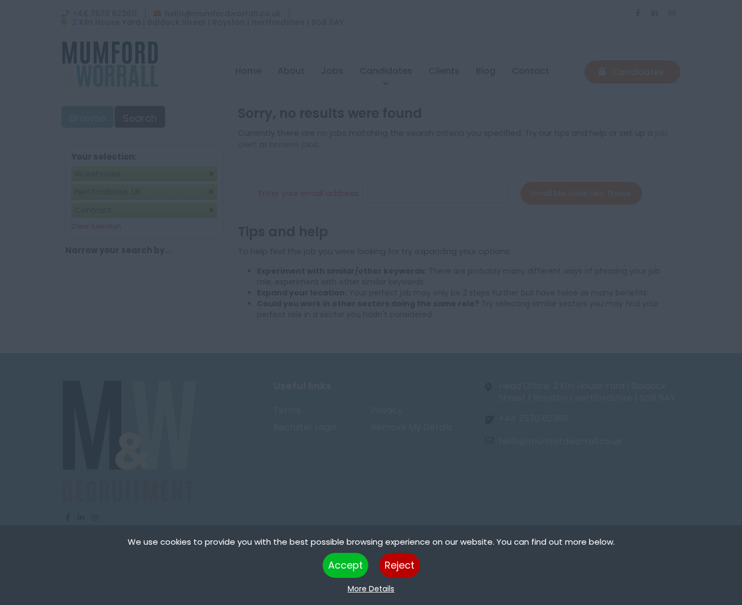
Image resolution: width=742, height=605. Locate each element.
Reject (399, 565)
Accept (345, 565)
